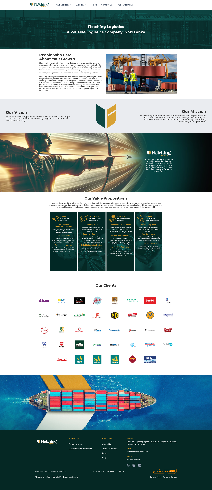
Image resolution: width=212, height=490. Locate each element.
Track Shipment (124, 5)
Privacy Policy (98, 471)
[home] (39, 5)
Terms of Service (170, 477)
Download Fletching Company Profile (50, 471)
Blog (95, 5)
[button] (64, 5)
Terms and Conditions (115, 471)
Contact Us (106, 5)
